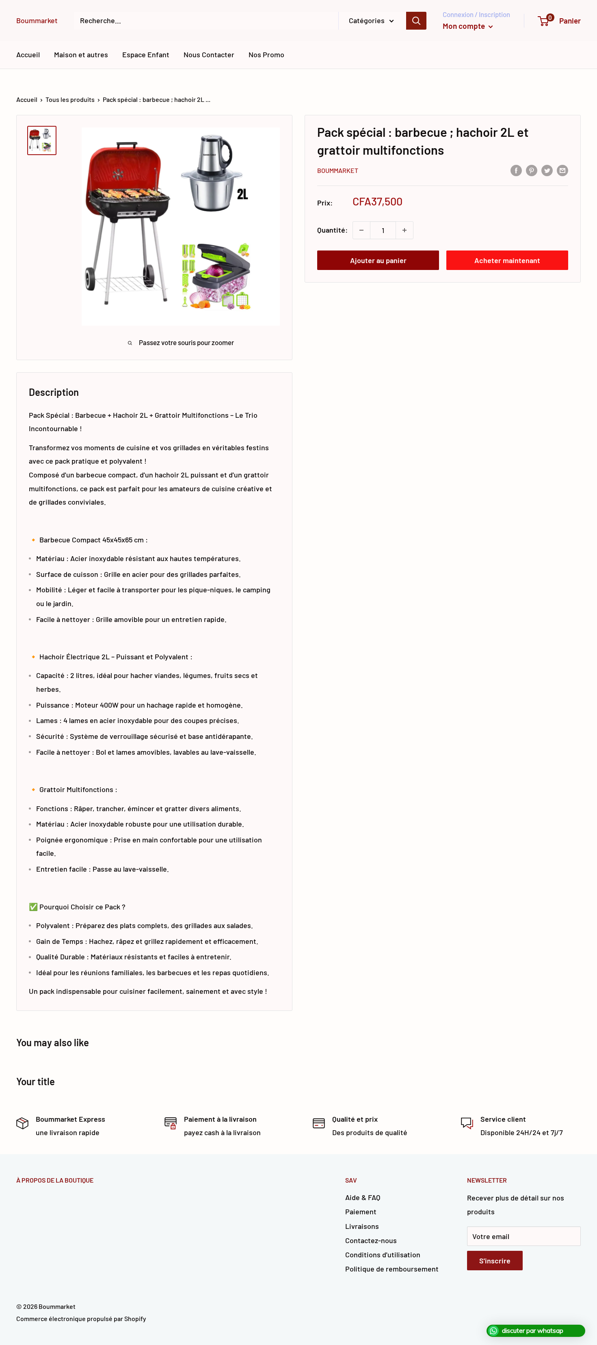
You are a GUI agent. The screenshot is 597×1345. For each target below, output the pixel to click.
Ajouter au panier (378, 260)
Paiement (360, 1211)
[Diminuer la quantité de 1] (361, 230)
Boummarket (337, 171)
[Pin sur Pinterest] (531, 170)
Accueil (28, 54)
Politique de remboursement (392, 1268)
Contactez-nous (371, 1240)
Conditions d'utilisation (382, 1254)
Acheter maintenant (507, 260)
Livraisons (362, 1226)
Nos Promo (266, 54)
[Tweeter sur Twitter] (547, 170)
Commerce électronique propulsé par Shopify (81, 1318)
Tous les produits (70, 99)
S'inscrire (494, 1260)
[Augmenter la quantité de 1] (404, 230)
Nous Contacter (209, 54)
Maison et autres (81, 54)
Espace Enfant (145, 54)
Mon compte (465, 25)
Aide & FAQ (362, 1197)
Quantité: (332, 229)
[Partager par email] (562, 170)
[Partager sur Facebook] (516, 170)
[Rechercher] (416, 21)
